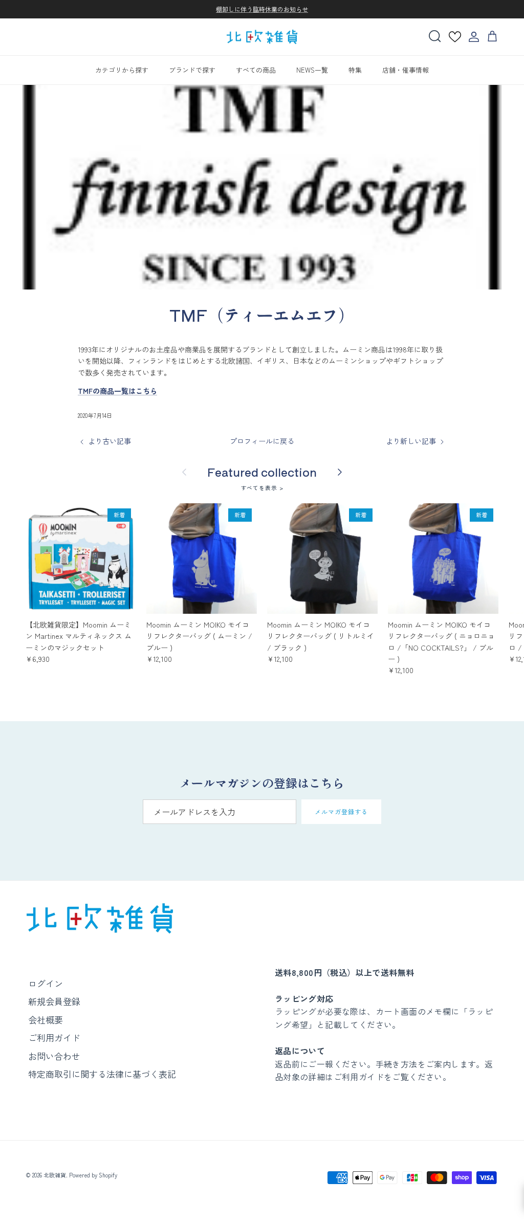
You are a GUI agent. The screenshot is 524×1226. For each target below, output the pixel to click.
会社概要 (45, 1019)
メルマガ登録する (341, 811)
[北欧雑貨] (262, 37)
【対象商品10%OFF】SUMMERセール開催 (262, 11)
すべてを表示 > (262, 488)
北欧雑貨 (54, 1175)
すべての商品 (256, 70)
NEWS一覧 (312, 70)
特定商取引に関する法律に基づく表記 (102, 1073)
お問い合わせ (54, 1056)
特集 (355, 70)
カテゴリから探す (121, 70)
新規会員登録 (54, 1001)
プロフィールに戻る (262, 441)
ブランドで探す (192, 70)
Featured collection (262, 472)
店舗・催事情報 (405, 70)
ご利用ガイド (54, 1037)
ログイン (45, 983)
